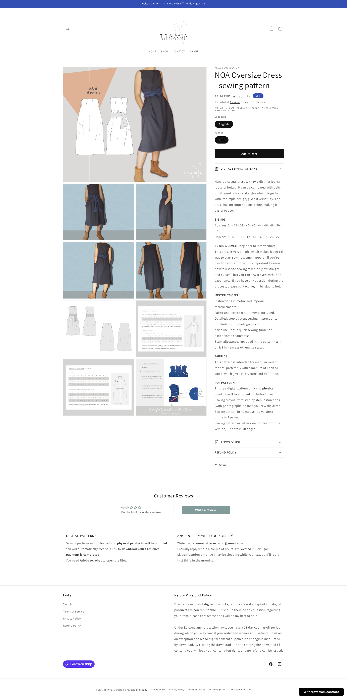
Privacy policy (176, 689)
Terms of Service (73, 611)
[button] (67, 28)
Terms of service (196, 689)
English (224, 124)
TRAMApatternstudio (115, 689)
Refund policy (158, 689)
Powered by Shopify (137, 689)
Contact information (240, 689)
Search (67, 604)
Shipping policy (217, 689)
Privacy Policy (72, 618)
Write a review (205, 510)
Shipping (235, 101)
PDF (221, 140)
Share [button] (223, 465)
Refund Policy (72, 625)
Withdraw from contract (321, 692)
